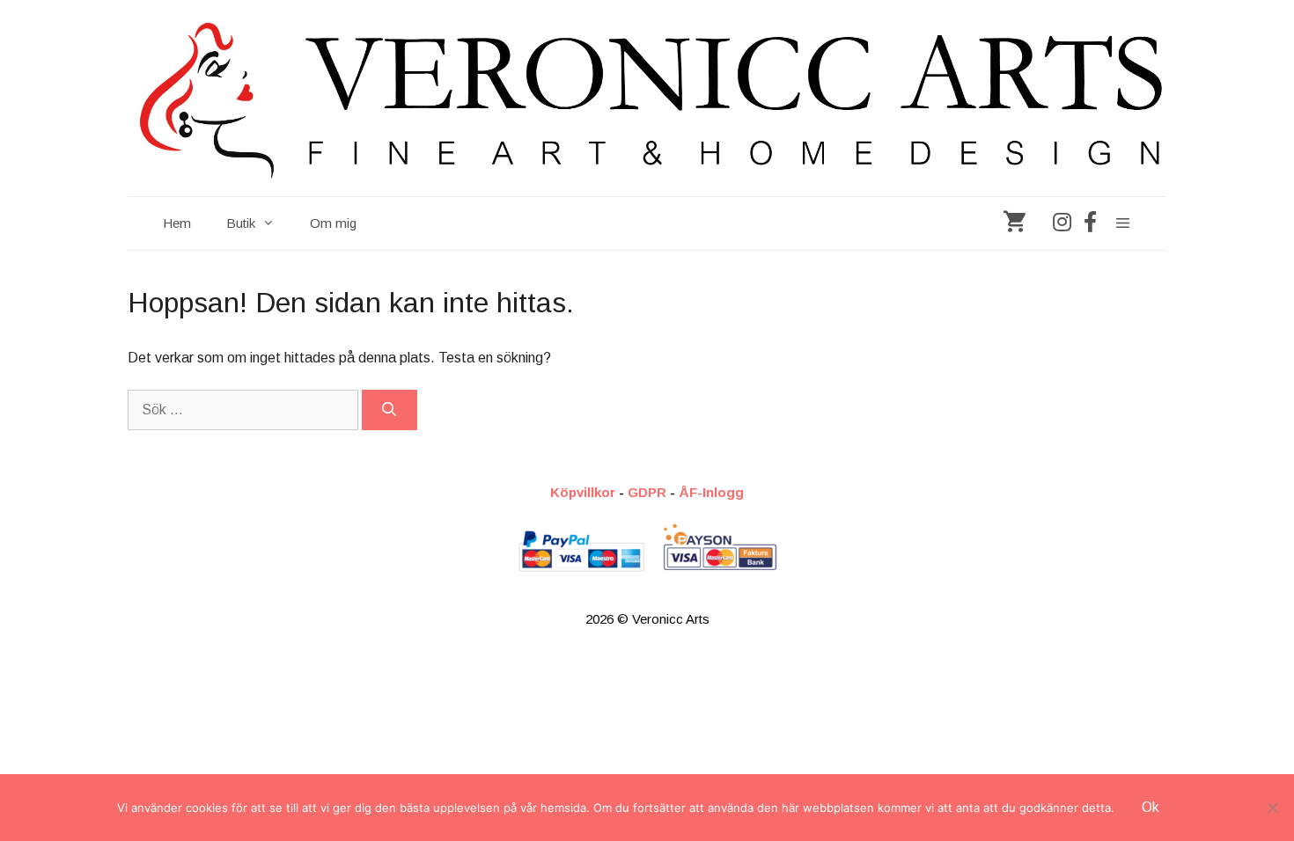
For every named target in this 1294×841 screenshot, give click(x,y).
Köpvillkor (582, 492)
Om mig (333, 223)
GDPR (647, 492)
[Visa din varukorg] (1014, 223)
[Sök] (389, 410)
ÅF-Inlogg (711, 492)
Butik (240, 223)
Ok (1150, 807)
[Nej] (1272, 807)
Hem (177, 223)
